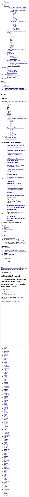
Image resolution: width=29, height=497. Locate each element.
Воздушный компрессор (13, 60)
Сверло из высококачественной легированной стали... (14, 183)
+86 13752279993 (14, 239)
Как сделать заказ (11, 77)
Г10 (11, 35)
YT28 (14, 25)
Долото (9, 54)
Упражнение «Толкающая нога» (18, 21)
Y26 (14, 17)
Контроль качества (12, 71)
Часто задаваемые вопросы (14, 75)
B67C (11, 40)
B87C (11, 42)
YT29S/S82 (16, 28)
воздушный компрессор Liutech (18, 61)
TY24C (15, 18)
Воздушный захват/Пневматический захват (15, 101)
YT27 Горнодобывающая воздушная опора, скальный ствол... (15, 160)
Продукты (6, 6)
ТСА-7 (11, 34)
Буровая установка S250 (13, 66)
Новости (6, 78)
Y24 (14, 15)
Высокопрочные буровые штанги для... (15, 196)
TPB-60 (12, 45)
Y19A (14, 14)
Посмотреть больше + (6, 258)
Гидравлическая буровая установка (19, 8)
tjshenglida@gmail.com (20, 240)
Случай (9, 68)
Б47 (11, 39)
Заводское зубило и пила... (16, 150)
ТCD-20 (12, 36)
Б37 (11, 38)
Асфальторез (13, 59)
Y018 (14, 13)
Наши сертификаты (12, 73)
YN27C (15, 20)
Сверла (9, 52)
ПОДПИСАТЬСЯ (5, 289)
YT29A (15, 27)
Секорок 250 (16, 29)
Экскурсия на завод (12, 70)
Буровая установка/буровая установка (17, 7)
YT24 (14, 22)
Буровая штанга (11, 53)
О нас (5, 67)
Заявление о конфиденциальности (10, 301)
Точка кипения (14, 57)
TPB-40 (12, 43)
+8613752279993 (10, 238)
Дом (5, 4)
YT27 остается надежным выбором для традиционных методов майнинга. (14, 268)
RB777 (11, 47)
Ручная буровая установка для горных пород (15, 89)
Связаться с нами (8, 74)
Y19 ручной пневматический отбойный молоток (16, 218)
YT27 (14, 24)
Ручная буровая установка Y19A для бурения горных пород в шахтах (16, 207)
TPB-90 (12, 46)
